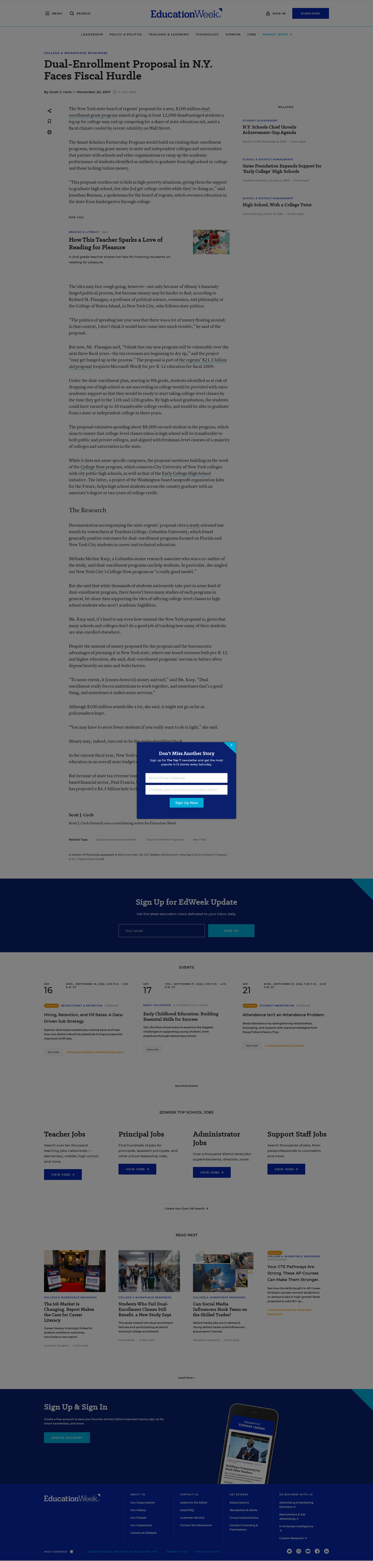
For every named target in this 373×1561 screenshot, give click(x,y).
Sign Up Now (186, 803)
